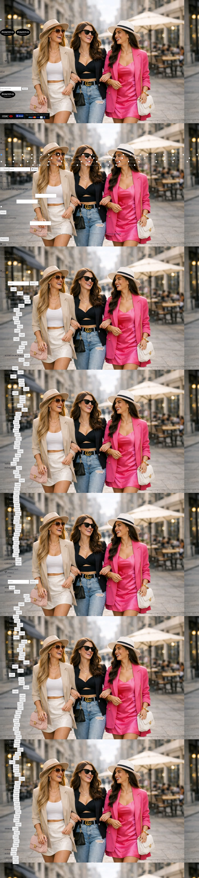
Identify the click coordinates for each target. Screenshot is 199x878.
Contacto (7, 128)
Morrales (11, 443)
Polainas (11, 518)
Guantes (11, 505)
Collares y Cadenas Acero (16, 364)
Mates (11, 538)
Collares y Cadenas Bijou (16, 389)
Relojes (11, 339)
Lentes (11, 318)
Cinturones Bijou (14, 385)
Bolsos (11, 422)
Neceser (11, 447)
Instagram (9, 25)
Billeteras (11, 418)
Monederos (12, 439)
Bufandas (11, 476)
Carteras (11, 426)
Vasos (11, 547)
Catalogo (10, 559)
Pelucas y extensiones (15, 343)
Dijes (10, 368)
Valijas (11, 459)
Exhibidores (12, 314)
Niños (7, 464)
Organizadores (13, 451)
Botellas (11, 534)
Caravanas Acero (13, 360)
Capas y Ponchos (14, 480)
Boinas (11, 472)
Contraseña (8, 201)
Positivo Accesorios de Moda (9, 40)
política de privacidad (114, 234)
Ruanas (11, 522)
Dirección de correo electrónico (14, 223)
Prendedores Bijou (14, 397)
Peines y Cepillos (14, 335)
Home (7, 289)
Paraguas (11, 331)
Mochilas (11, 434)
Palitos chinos (13, 326)
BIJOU (7, 376)
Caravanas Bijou (13, 380)
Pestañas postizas (14, 347)
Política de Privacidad (10, 131)
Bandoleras (12, 414)
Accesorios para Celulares (16, 297)
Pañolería (10, 468)
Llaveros (11, 322)
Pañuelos (11, 509)
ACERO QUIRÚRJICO (14, 355)
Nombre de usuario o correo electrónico (17, 196)
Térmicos (10, 530)
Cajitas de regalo (13, 306)
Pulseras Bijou (13, 405)
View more (3, 173)
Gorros (11, 501)
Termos (11, 543)
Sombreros (12, 526)
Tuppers (9, 551)
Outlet (8, 555)
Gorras (11, 497)
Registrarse (4, 239)
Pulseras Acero (13, 372)
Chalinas (11, 489)
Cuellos (11, 493)
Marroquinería (13, 410)
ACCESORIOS (11, 293)
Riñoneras (12, 455)
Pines (10, 393)
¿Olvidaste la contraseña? (8, 218)
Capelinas (12, 484)
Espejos (11, 310)
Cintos (11, 430)
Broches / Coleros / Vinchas (16, 301)
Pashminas (12, 513)
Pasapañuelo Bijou (14, 401)
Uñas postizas (13, 351)
